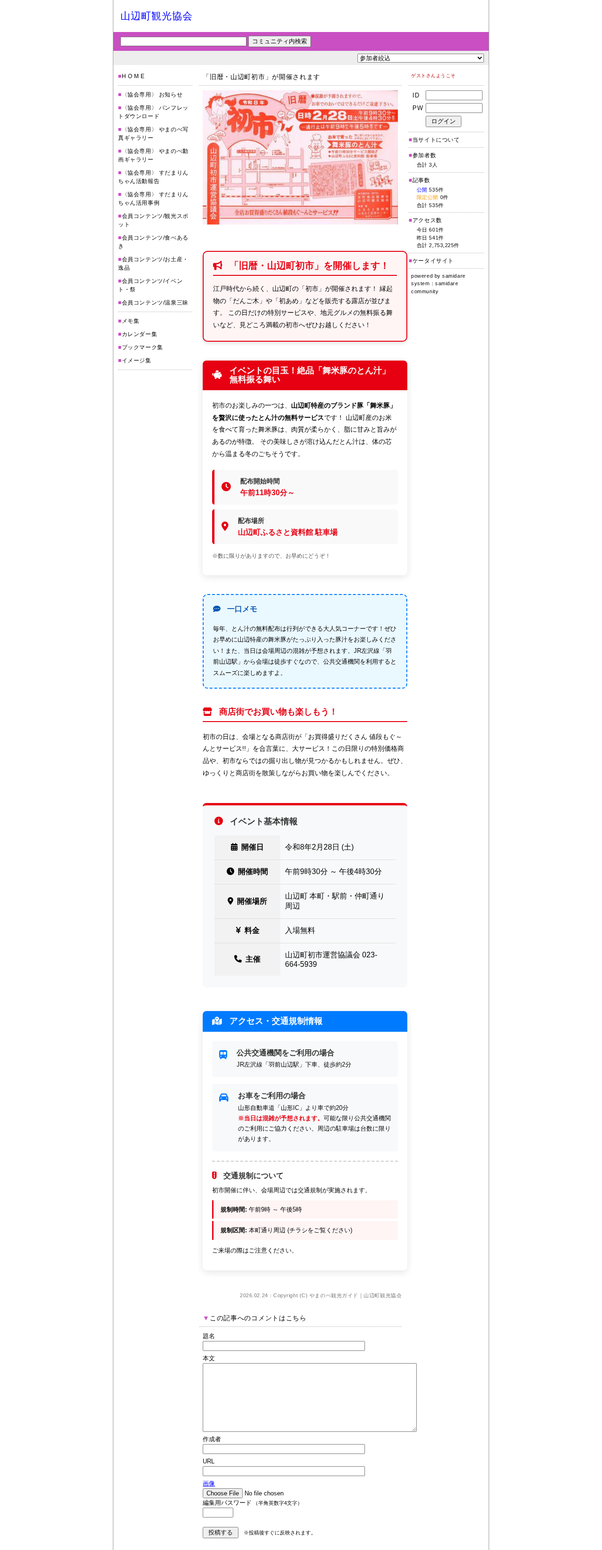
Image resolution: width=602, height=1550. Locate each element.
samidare (453, 276)
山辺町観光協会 (156, 15)
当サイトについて (436, 140)
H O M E (133, 76)
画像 (209, 1483)
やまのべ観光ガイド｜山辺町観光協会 (355, 1295)
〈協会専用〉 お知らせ (152, 94)
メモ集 (131, 321)
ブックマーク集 (142, 347)
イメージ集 (136, 360)
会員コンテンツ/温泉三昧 (155, 302)
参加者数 (422, 155)
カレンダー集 (140, 334)
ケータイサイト (433, 260)
